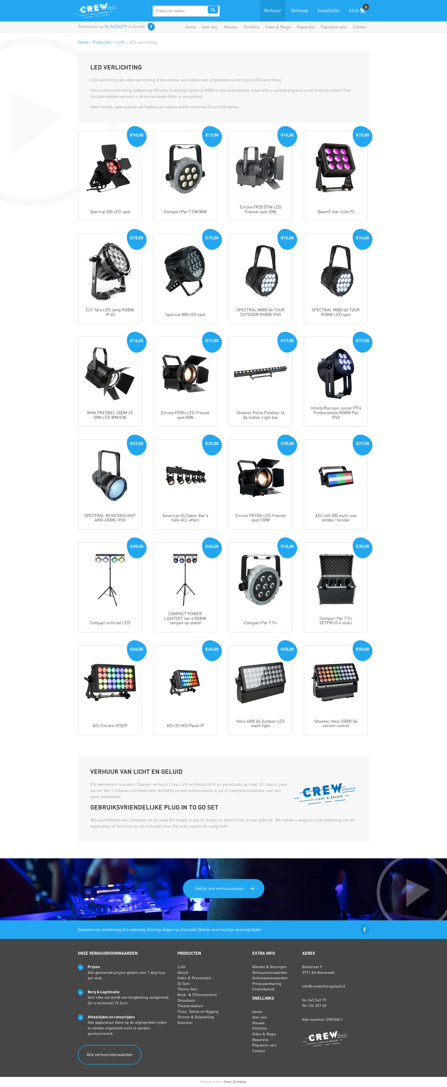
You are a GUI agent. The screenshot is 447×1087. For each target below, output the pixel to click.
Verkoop (299, 10)
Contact (360, 27)
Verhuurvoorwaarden (269, 972)
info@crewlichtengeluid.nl (323, 986)
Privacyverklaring (266, 984)
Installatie (328, 10)
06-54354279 (116, 26)
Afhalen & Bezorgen (269, 967)
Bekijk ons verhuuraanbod (219, 888)
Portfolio (251, 27)
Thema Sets (187, 989)
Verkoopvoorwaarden (270, 978)
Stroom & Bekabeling (195, 1017)
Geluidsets (186, 1000)
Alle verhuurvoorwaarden (110, 1054)
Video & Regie (278, 27)
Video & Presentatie (194, 978)
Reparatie (306, 27)
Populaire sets (334, 27)
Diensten (184, 1023)
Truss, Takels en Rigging (197, 1011)
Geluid (182, 972)
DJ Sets (183, 984)
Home (190, 27)
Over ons (210, 27)
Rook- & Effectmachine (197, 995)
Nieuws (230, 27)
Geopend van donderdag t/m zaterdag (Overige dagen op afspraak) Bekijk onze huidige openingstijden (170, 929)
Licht (181, 967)
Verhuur (272, 10)
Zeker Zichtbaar (235, 1082)
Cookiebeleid (263, 989)
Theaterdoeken (190, 1006)
